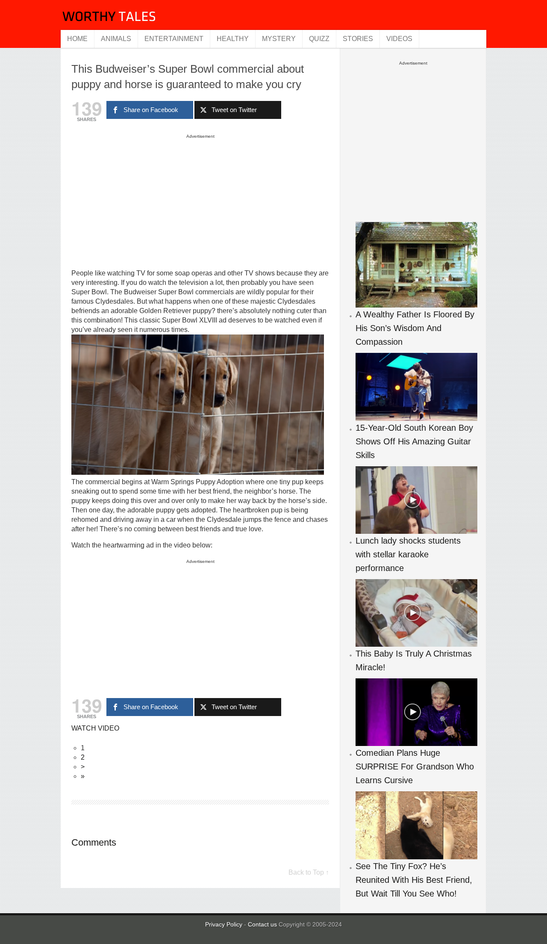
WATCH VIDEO (95, 728)
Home (77, 38)
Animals (116, 38)
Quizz (319, 38)
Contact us (263, 924)
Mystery (279, 38)
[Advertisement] (200, 201)
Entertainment (173, 38)
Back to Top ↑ (308, 872)
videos (399, 38)
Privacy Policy (223, 924)
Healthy (233, 38)
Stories (358, 38)
